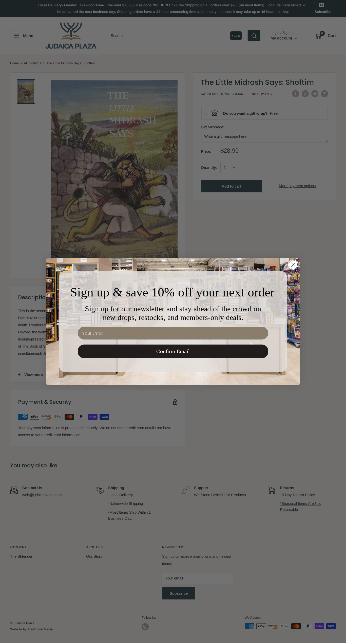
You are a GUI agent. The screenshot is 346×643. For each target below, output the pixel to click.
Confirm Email (173, 351)
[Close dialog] (293, 264)
